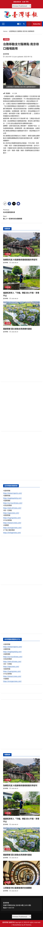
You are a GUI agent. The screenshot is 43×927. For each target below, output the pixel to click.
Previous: (9, 211)
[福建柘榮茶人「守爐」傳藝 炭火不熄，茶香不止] (21, 278)
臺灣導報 (6, 54)
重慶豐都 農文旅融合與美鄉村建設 (17, 329)
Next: (12, 217)
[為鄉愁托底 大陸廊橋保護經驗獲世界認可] (21, 244)
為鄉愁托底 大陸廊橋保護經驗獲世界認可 (20, 260)
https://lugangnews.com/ (12, 518)
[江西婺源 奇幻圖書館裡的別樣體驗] (21, 873)
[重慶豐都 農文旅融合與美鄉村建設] (21, 314)
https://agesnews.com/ (11, 513)
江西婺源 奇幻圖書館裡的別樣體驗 (17, 888)
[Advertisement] (21, 178)
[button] (3, 24)
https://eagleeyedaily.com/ (12, 498)
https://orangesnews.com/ (12, 528)
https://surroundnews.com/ (12, 503)
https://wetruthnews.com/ (12, 508)
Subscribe (36, 24)
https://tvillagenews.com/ (12, 532)
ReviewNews (17, 925)
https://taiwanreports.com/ (12, 493)
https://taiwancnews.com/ (12, 523)
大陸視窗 (6, 39)
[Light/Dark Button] (19, 24)
